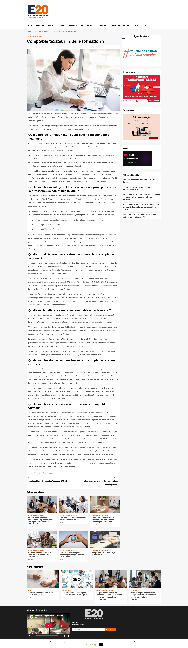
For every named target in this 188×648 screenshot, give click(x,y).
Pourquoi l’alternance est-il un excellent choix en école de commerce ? (42, 539)
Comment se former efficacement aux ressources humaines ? (73, 504)
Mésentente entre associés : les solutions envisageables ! (101, 481)
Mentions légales (78, 624)
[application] (48, 625)
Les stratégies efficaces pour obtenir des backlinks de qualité (138, 188)
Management (103, 25)
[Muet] (65, 636)
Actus (30, 25)
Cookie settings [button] (91, 645)
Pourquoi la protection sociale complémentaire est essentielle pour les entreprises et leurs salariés (141, 206)
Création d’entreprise (44, 25)
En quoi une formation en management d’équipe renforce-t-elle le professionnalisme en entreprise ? (42, 504)
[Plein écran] (68, 636)
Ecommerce (61, 25)
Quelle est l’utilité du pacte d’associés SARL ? (47, 479)
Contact (75, 622)
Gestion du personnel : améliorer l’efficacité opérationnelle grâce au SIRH (139, 215)
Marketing (127, 25)
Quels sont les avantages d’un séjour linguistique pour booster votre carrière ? (73, 539)
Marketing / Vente (67, 590)
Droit (146, 25)
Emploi (137, 25)
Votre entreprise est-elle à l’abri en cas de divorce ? (139, 181)
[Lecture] (29, 636)
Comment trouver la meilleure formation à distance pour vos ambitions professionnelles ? (105, 504)
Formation (91, 25)
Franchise (116, 25)
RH (82, 25)
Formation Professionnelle (35, 36)
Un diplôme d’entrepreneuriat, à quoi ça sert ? (105, 539)
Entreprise (73, 25)
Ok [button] (101, 645)
